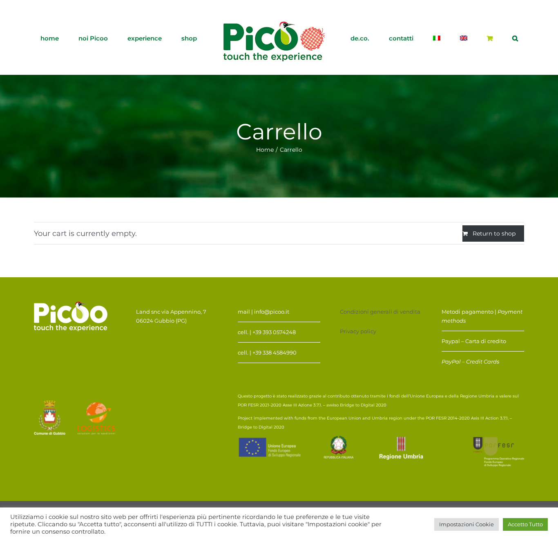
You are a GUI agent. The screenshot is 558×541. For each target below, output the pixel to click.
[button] (463, 37)
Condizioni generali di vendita (380, 311)
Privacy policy (358, 331)
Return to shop (494, 233)
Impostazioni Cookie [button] (466, 524)
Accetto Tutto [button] (525, 524)
